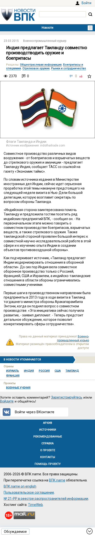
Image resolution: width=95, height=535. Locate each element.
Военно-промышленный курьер (44, 41)
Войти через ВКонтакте (34, 412)
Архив (47, 422)
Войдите (7, 401)
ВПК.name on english (20, 486)
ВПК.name (57, 480)
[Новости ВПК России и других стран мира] (18, 20)
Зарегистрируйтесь (66, 397)
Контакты (47, 457)
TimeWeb (35, 505)
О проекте (47, 450)
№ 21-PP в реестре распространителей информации (46, 499)
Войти (86, 3)
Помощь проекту (48, 464)
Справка (47, 443)
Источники (47, 429)
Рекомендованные (47, 436)
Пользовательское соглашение (29, 492)
